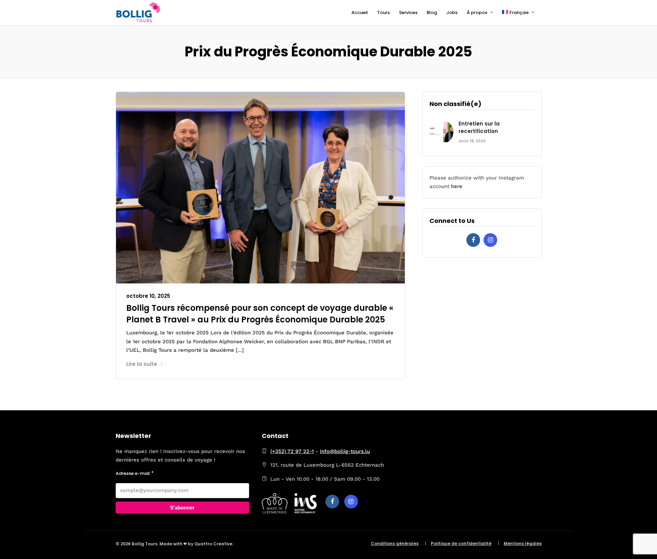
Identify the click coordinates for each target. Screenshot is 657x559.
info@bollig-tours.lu (345, 451)
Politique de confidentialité (461, 543)
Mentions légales (523, 543)
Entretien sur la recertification (479, 127)
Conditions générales (394, 543)
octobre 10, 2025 (148, 296)
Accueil (359, 12)
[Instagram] (490, 240)
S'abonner (182, 507)
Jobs (452, 12)
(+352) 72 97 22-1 (292, 451)
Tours (383, 12)
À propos (477, 12)
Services (408, 12)
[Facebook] (473, 240)
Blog (432, 12)
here (456, 186)
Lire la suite (141, 364)
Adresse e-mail (133, 473)
